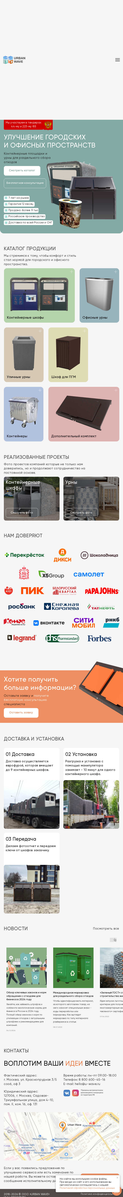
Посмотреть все (106, 928)
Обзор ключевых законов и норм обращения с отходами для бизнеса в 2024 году (26, 996)
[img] (66, 1093)
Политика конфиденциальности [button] (100, 1194)
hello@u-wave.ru (87, 1084)
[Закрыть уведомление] (117, 1177)
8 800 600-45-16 (92, 1079)
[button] (25, 183)
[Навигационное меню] (117, 43)
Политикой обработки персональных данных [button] (87, 1188)
